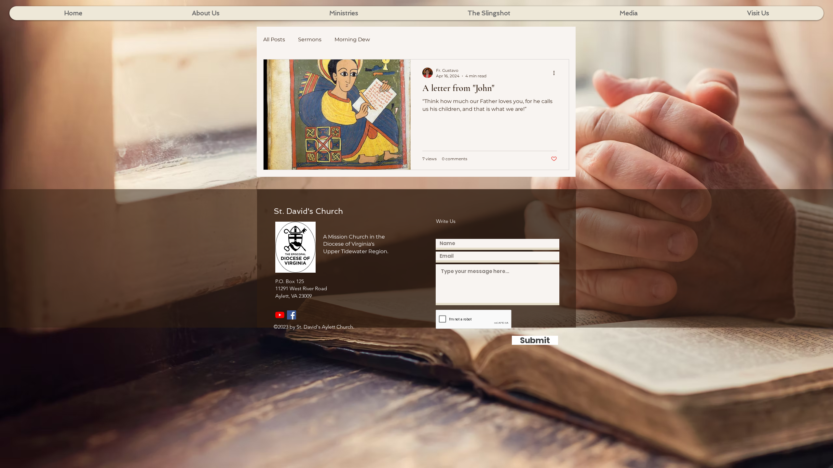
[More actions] (556, 73)
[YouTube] (279, 314)
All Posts (274, 39)
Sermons (309, 39)
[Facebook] (291, 314)
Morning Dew (352, 39)
